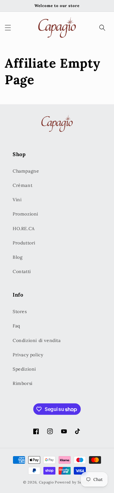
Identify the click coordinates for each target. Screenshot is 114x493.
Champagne (26, 171)
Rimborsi (23, 383)
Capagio (46, 482)
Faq (16, 326)
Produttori (24, 243)
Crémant (22, 185)
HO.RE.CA (24, 228)
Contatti (22, 271)
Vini (17, 199)
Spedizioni (24, 369)
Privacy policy (28, 355)
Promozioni (25, 214)
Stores (20, 311)
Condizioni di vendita (37, 340)
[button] (8, 28)
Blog (17, 257)
